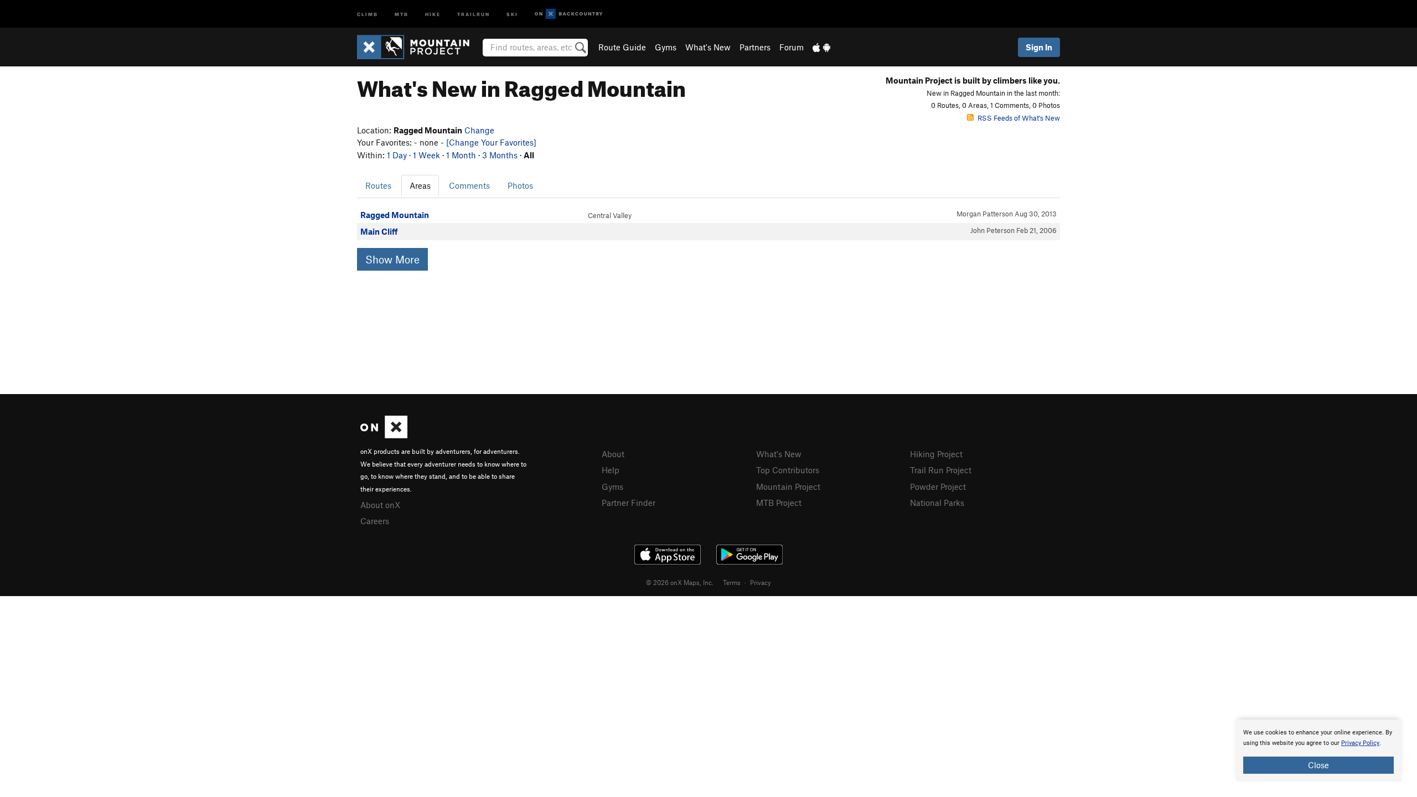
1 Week (426, 155)
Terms (732, 582)
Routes (378, 185)
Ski (512, 13)
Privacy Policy (1360, 743)
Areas (420, 185)
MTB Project (778, 503)
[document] (1318, 750)
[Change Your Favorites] (491, 142)
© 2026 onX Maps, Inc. (679, 582)
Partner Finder (628, 503)
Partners (754, 47)
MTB (401, 13)
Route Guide (622, 47)
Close (1318, 765)
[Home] (418, 47)
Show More (392, 259)
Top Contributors (787, 470)
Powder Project (938, 486)
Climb (367, 13)
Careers (374, 521)
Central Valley (610, 215)
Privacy (760, 582)
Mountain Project (788, 486)
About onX (380, 505)
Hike (433, 13)
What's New (708, 47)
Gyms (665, 47)
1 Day (397, 155)
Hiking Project (936, 454)
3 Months (500, 155)
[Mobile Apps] (821, 47)
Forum (791, 47)
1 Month (461, 155)
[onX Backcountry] (568, 14)
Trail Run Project (940, 470)
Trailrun (473, 13)
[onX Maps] (383, 435)
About (613, 454)
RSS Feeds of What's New (1019, 117)
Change (479, 130)
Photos (520, 185)
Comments (469, 185)
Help (610, 470)
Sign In (1039, 47)
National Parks (937, 503)
